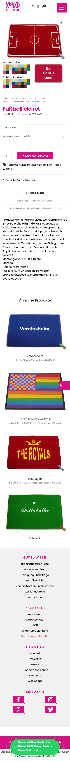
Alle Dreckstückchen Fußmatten (28, 98)
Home (5, 98)
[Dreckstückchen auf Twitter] (51, 709)
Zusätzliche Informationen (35, 200)
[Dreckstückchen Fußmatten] (14, 11)
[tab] (35, 193)
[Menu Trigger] (62, 8)
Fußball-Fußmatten (13, 101)
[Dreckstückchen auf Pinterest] (19, 709)
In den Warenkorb (35, 156)
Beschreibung (35, 193)
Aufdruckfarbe (11, 136)
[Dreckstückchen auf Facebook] (19, 700)
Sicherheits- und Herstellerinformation (35, 208)
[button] (61, 23)
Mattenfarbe (10, 127)
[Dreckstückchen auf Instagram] (51, 700)
